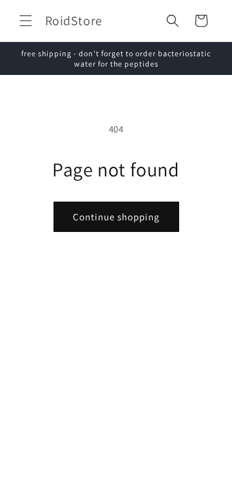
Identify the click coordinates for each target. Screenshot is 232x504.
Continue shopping (116, 217)
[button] (26, 20)
